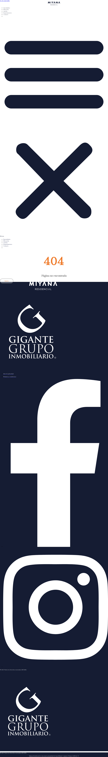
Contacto (5, 14)
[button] (54, 127)
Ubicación (6, 9)
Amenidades (6, 8)
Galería (5, 11)
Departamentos (7, 13)
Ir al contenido (5, 1)
